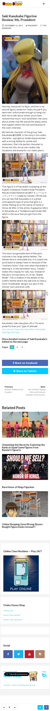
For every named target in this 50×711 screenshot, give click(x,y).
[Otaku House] (15, 3)
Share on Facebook (25, 362)
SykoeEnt (33, 25)
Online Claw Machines (12, 619)
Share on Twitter (26, 371)
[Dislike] (14, 707)
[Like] (4, 707)
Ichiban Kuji (8, 610)
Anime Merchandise (11, 615)
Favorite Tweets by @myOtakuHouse (19, 685)
